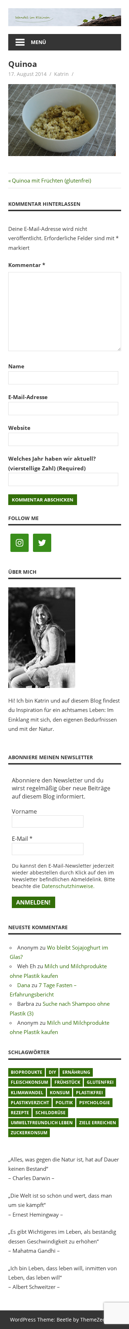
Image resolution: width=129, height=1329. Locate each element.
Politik (64, 1103)
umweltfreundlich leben (42, 1123)
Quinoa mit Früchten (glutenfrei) (51, 180)
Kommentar (26, 264)
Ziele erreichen (97, 1123)
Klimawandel (27, 1093)
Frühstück (67, 1082)
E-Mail (22, 839)
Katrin (61, 74)
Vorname (24, 811)
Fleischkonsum (29, 1082)
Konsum (60, 1093)
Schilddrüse (50, 1113)
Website (19, 427)
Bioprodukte (26, 1072)
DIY (52, 1072)
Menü (38, 42)
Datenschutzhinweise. (68, 886)
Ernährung (76, 1072)
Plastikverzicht (30, 1103)
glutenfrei (100, 1082)
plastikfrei (89, 1093)
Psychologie (94, 1103)
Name (16, 366)
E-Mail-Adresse (28, 397)
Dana (23, 985)
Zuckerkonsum (29, 1133)
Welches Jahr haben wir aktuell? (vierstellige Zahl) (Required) (52, 463)
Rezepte (20, 1113)
